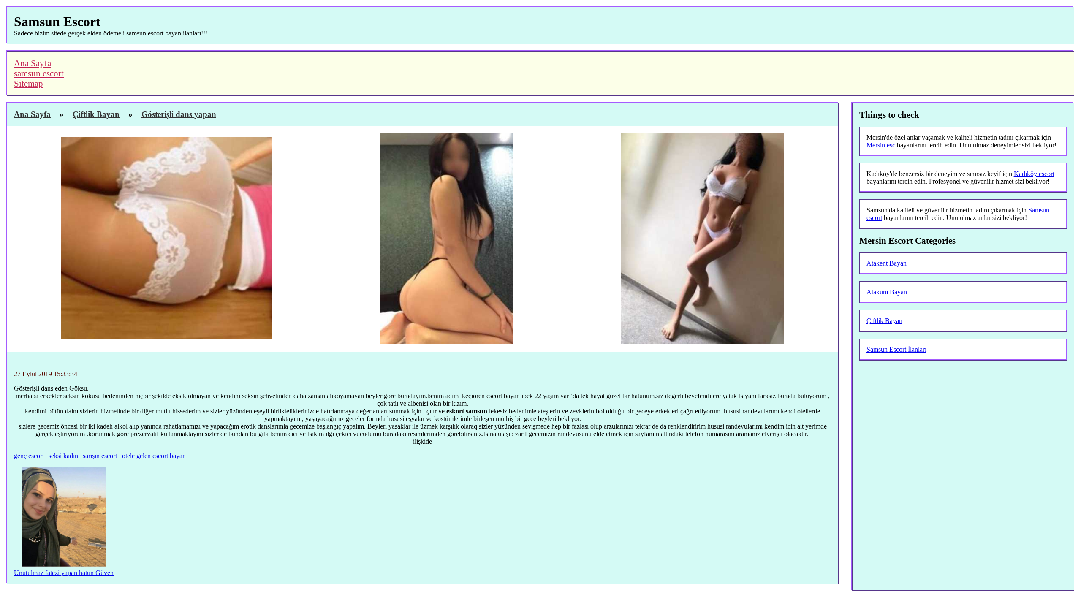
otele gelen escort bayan (154, 455)
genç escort (29, 455)
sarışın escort (100, 455)
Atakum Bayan (886, 292)
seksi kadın (63, 455)
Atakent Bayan (886, 263)
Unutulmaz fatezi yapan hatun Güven (64, 572)
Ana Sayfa (32, 63)
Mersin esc (880, 145)
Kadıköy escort (1034, 173)
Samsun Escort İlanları (896, 349)
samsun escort (39, 73)
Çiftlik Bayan (884, 320)
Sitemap (28, 83)
